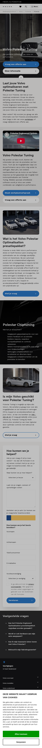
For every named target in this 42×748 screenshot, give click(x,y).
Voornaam (10, 532)
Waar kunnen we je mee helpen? (19, 473)
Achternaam (11, 542)
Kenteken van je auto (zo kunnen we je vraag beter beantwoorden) (21, 511)
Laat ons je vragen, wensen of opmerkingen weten (18, 486)
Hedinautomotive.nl (9, 11)
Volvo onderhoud (9, 688)
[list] (21, 665)
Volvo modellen (8, 683)
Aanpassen (21, 742)
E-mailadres (11, 563)
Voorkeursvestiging (14, 574)
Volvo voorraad (8, 678)
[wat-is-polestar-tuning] (21, 222)
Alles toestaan (21, 734)
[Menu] (32, 7)
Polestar (28, 11)
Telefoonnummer (13, 553)
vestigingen (29, 119)
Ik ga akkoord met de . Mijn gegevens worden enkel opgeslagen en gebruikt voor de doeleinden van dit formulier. (22, 589)
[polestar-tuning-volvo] (21, 380)
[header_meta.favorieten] (20, 6)
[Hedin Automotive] (12, 1)
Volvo (21, 11)
